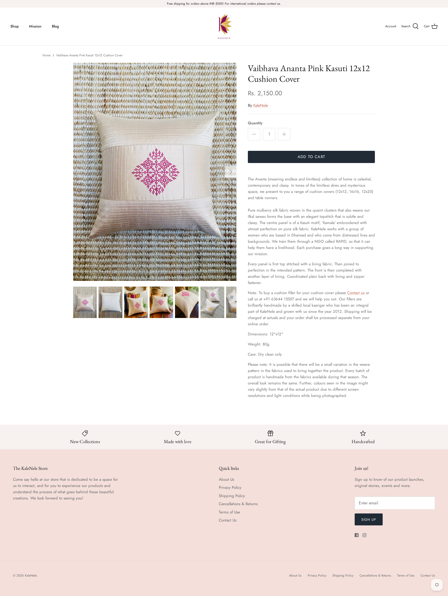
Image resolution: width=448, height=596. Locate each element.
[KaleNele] (224, 26)
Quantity (255, 123)
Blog (55, 26)
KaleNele (260, 105)
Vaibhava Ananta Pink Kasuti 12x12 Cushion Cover (89, 55)
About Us (226, 479)
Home (47, 55)
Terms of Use (229, 512)
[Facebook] (357, 535)
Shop (14, 26)
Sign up (368, 519)
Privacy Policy (230, 487)
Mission (35, 26)
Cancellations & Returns (238, 504)
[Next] (230, 172)
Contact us (356, 293)
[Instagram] (364, 535)
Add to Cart (311, 157)
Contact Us (227, 520)
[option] (154, 172)
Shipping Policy (232, 496)
